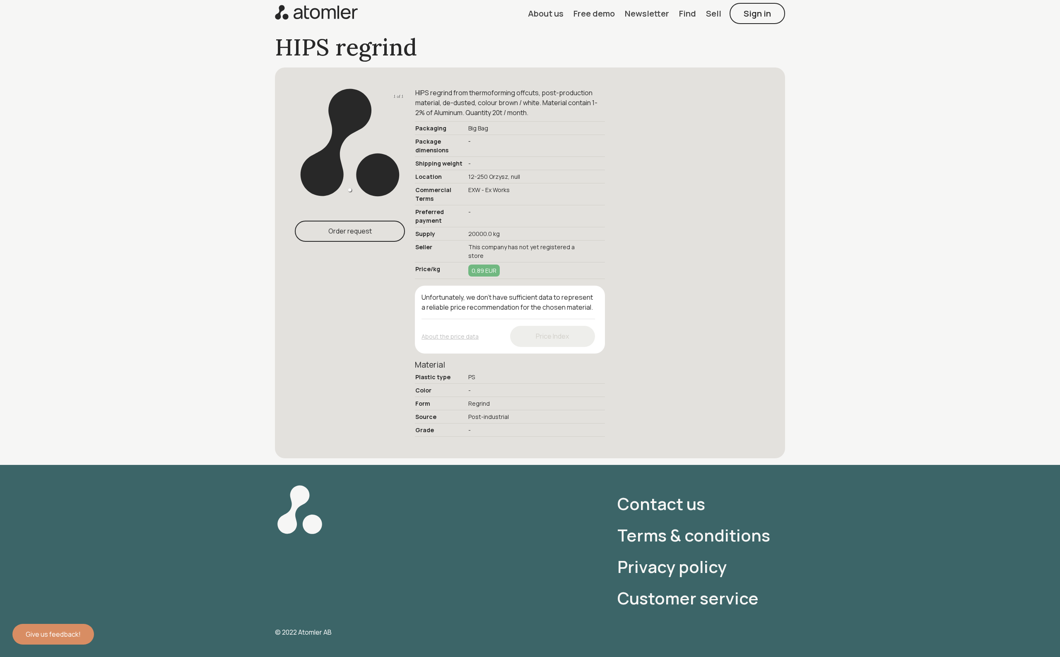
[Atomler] (316, 13)
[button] (545, 13)
